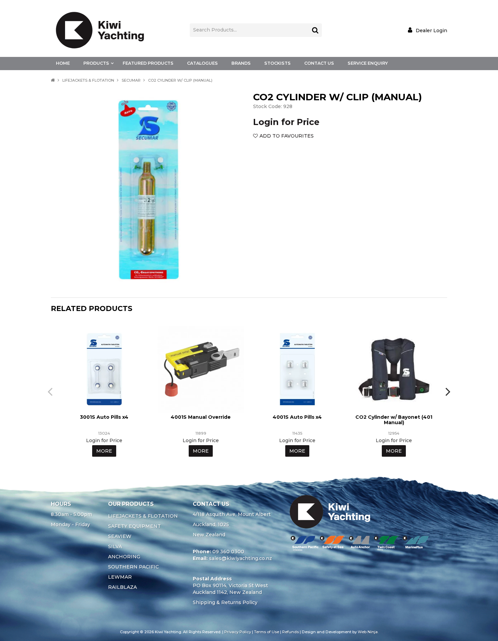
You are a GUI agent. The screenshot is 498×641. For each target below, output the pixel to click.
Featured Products (148, 63)
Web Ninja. (368, 631)
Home (63, 63)
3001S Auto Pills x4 (104, 417)
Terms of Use (266, 631)
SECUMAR (131, 80)
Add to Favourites (287, 136)
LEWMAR (120, 577)
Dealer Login (431, 30)
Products (96, 63)
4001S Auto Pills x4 (297, 417)
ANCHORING (124, 557)
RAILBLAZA (122, 587)
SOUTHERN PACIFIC (133, 567)
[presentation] (51, 391)
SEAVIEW (119, 536)
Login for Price (286, 122)
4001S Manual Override (201, 417)
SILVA (115, 546)
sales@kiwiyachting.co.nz (240, 558)
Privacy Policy (237, 631)
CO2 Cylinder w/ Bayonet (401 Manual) (393, 419)
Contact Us (319, 63)
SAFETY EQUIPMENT (134, 526)
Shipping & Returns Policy (225, 602)
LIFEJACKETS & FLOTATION (88, 80)
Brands (241, 63)
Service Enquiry (368, 63)
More (104, 451)
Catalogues (202, 63)
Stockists (277, 63)
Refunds (290, 631)
